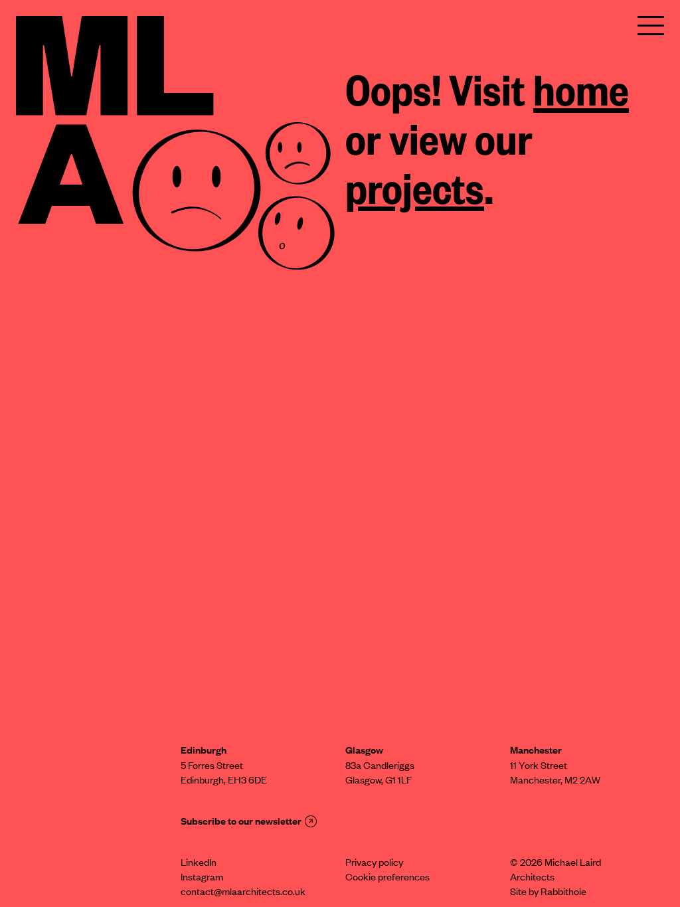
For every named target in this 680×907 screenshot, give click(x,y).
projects (414, 193)
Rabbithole (563, 893)
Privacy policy (374, 864)
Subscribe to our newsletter (241, 822)
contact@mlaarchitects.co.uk (243, 893)
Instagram (202, 878)
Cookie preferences (387, 878)
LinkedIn (198, 864)
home (581, 95)
